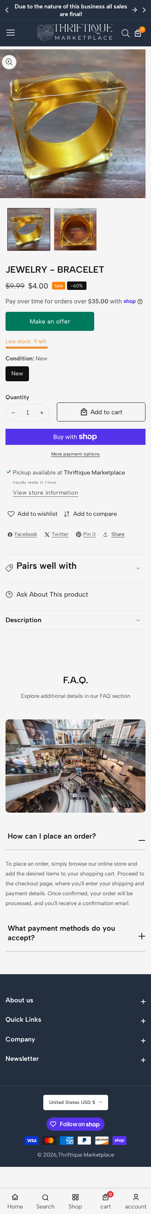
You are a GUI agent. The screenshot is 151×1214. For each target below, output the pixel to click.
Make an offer (49, 324)
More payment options (75, 454)
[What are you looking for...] (127, 33)
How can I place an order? (52, 836)
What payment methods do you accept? (61, 933)
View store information (45, 492)
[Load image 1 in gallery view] (28, 229)
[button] (144, 10)
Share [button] (118, 534)
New (20, 375)
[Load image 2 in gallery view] (75, 229)
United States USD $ (73, 1102)
